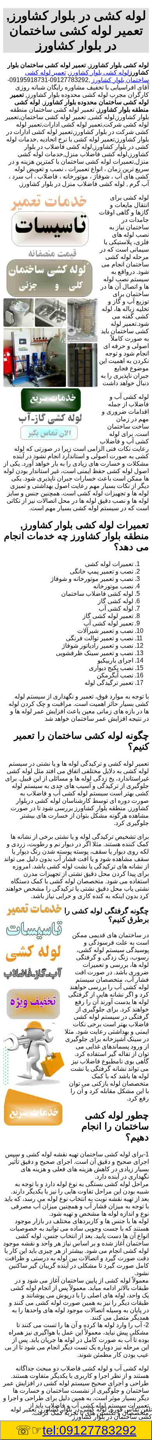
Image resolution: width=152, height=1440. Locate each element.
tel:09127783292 (89, 1430)
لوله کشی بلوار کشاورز (99, 72)
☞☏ (76, 1430)
